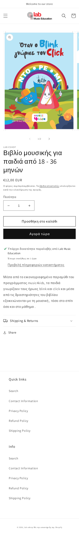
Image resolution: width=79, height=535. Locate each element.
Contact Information (23, 401)
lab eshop (28, 527)
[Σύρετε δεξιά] (49, 139)
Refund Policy (18, 421)
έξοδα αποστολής (49, 186)
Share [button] (12, 332)
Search (13, 391)
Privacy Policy (18, 411)
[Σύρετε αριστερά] (30, 139)
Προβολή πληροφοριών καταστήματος (36, 265)
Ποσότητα (9, 197)
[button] (5, 16)
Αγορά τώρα (39, 234)
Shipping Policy (20, 431)
